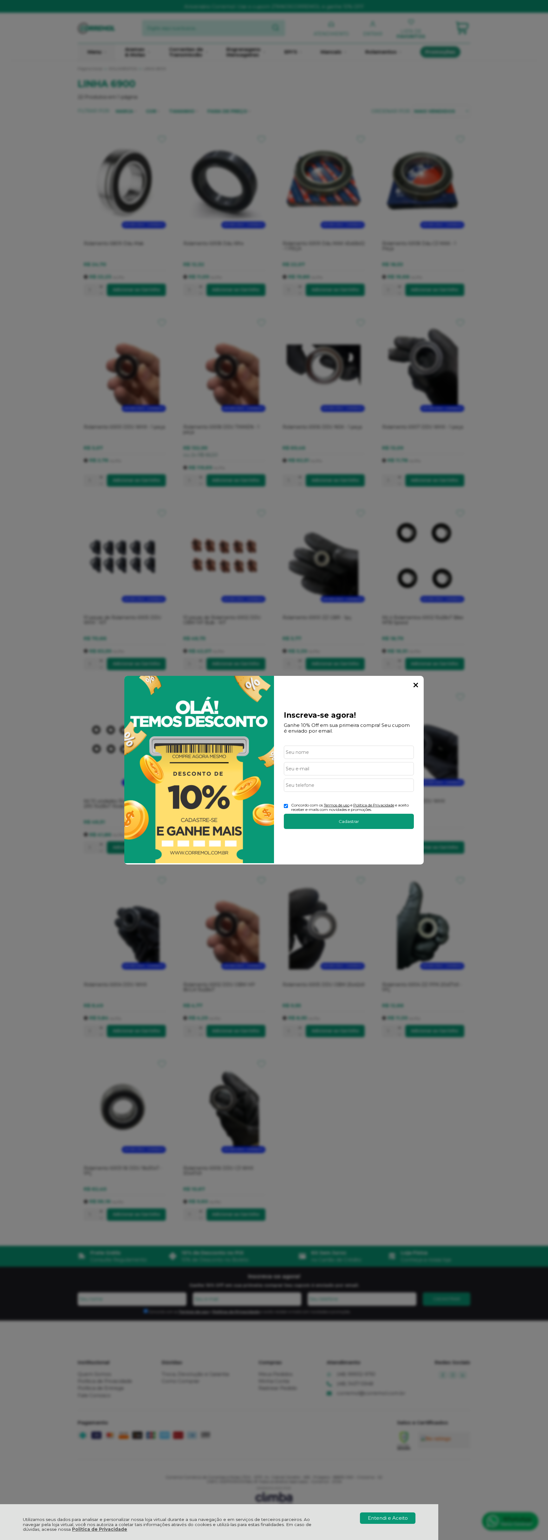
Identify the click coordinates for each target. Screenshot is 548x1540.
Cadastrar (349, 821)
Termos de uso (336, 805)
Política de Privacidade (99, 1529)
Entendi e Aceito (388, 1518)
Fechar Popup (416, 685)
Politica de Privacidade (373, 805)
